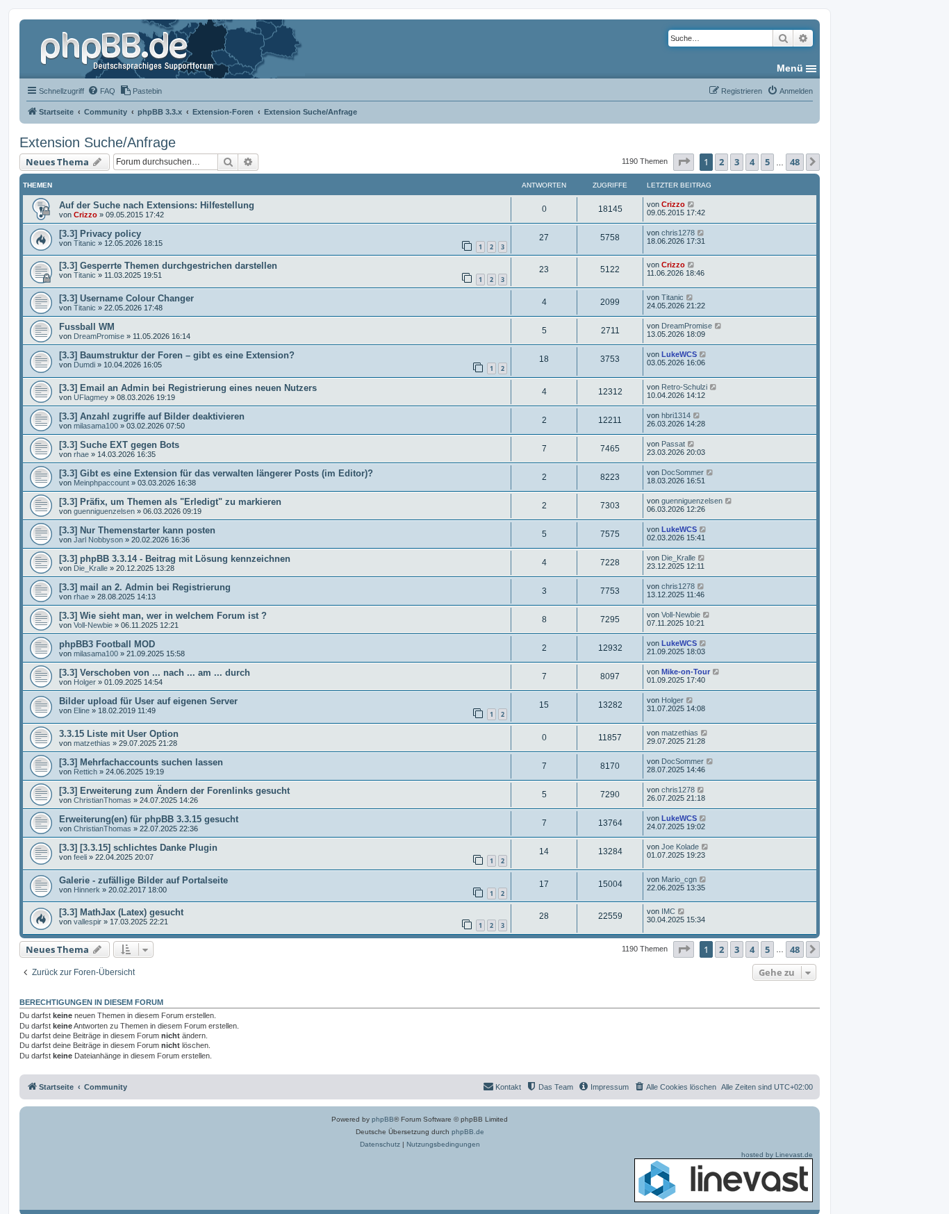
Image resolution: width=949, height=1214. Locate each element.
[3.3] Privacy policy (100, 233)
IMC (668, 911)
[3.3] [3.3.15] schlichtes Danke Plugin (138, 847)
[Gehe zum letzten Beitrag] (691, 204)
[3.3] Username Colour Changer (126, 298)
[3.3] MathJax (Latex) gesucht (121, 912)
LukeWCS (679, 354)
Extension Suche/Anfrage (97, 142)
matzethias (92, 743)
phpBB (383, 1119)
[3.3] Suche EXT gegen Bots (119, 445)
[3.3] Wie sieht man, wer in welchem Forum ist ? (163, 615)
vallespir (87, 921)
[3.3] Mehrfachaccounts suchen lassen (141, 762)
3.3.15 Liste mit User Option (119, 734)
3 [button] (736, 162)
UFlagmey (91, 397)
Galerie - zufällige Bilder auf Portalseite (143, 880)
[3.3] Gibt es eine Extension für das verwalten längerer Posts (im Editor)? (216, 473)
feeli (80, 857)
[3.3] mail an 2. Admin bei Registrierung (145, 587)
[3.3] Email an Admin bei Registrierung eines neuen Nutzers (188, 388)
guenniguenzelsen (104, 511)
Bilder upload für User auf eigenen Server (148, 701)
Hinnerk (87, 889)
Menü (790, 68)
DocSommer (682, 472)
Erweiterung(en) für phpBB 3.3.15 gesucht (148, 819)
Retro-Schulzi (684, 387)
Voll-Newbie (93, 625)
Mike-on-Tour (685, 671)
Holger (85, 682)
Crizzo (85, 214)
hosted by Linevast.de (777, 1154)
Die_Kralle (91, 568)
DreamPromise (99, 336)
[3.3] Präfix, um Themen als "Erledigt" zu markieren (170, 502)
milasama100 (96, 426)
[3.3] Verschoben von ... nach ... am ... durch (154, 672)
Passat (673, 444)
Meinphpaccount (101, 483)
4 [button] (752, 162)
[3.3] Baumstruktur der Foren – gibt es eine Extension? (177, 355)
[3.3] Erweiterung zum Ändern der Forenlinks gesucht (174, 790)
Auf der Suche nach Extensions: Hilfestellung (156, 205)
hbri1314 (676, 415)
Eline (82, 710)
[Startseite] (128, 48)
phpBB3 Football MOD (107, 644)
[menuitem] (101, 91)
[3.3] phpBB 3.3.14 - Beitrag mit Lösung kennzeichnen (174, 559)
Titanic (85, 243)
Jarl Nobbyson (98, 539)
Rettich (85, 771)
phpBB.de (468, 1132)
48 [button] (795, 162)
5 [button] (767, 162)
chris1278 (678, 232)
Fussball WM (87, 327)
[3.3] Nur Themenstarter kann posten (137, 530)
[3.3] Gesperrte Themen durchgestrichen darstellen (168, 265)
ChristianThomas (102, 800)
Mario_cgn (679, 879)
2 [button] (721, 162)
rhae (81, 454)
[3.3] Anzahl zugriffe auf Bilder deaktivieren (152, 416)
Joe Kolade (680, 846)
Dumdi (84, 364)
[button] (683, 161)
